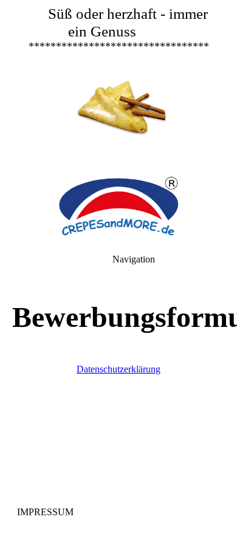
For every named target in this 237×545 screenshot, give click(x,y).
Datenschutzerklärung (118, 369)
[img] (118, 85)
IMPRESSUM (46, 512)
